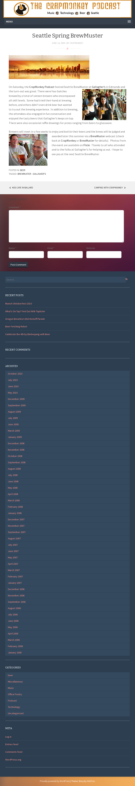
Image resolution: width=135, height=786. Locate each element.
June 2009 (13, 424)
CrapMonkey (76, 43)
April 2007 (13, 563)
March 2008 (14, 500)
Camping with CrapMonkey (108, 187)
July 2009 (13, 418)
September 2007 (16, 532)
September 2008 (16, 462)
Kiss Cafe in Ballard (22, 187)
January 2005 (15, 652)
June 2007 (13, 551)
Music (11, 688)
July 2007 (13, 544)
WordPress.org (13, 759)
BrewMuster (97, 136)
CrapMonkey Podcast (41, 87)
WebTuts (91, 781)
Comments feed (13, 751)
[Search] (124, 278)
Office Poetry (15, 694)
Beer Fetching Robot (16, 326)
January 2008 (15, 513)
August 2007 (14, 538)
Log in (8, 736)
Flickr (86, 145)
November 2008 (16, 449)
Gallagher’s (98, 87)
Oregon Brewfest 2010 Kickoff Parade (25, 318)
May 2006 (13, 627)
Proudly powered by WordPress (55, 781)
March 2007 (14, 570)
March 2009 (14, 430)
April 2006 (13, 633)
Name (12, 248)
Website (90, 248)
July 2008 (13, 475)
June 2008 (13, 481)
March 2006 (14, 639)
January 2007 (15, 582)
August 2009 (14, 411)
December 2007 (16, 519)
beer (22, 170)
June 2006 (13, 620)
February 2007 (15, 576)
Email (50, 248)
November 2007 (16, 525)
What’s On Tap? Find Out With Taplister (25, 311)
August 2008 (14, 468)
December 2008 (16, 443)
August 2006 (14, 608)
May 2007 (13, 557)
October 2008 (15, 456)
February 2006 (15, 646)
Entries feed (11, 744)
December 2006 (16, 589)
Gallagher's (39, 173)
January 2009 (15, 437)
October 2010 (15, 373)
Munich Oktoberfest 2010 (18, 303)
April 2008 (13, 494)
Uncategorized (16, 713)
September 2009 (16, 405)
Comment (15, 207)
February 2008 (15, 506)
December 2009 (16, 399)
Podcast (12, 700)
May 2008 (13, 487)
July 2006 (13, 614)
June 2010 (13, 386)
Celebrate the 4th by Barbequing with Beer (27, 334)
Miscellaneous (15, 681)
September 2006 (16, 601)
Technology (14, 707)
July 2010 (13, 380)
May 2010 (13, 392)
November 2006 (16, 595)
